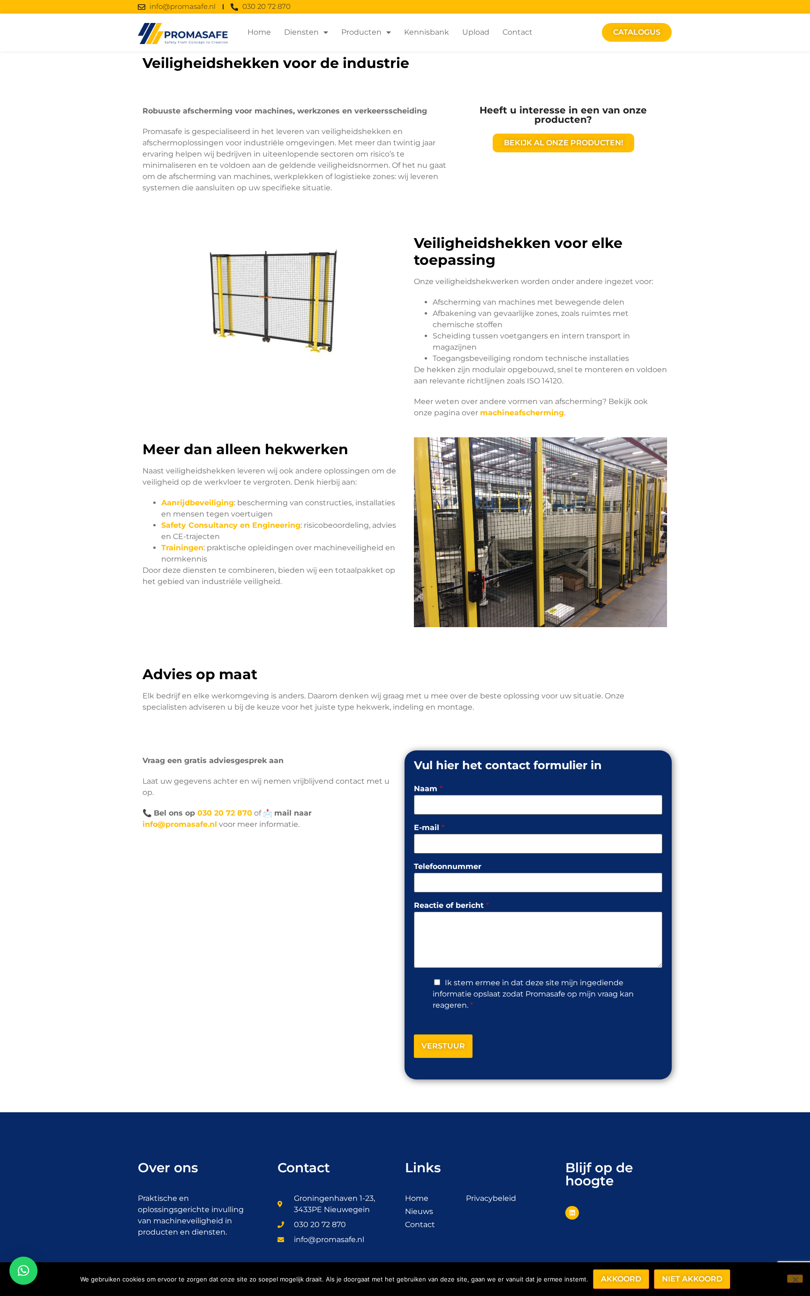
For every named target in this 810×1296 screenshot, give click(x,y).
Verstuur (443, 1045)
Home (259, 32)
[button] (23, 1271)
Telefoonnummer (447, 867)
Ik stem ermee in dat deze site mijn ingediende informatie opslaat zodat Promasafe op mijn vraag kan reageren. (533, 994)
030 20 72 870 (224, 813)
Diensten (301, 32)
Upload (475, 32)
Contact (517, 32)
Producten (361, 32)
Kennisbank (426, 32)
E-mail (429, 828)
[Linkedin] (572, 1213)
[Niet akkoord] (795, 1278)
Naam (428, 789)
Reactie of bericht (451, 906)
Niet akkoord (692, 1278)
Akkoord (621, 1278)
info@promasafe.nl (179, 824)
